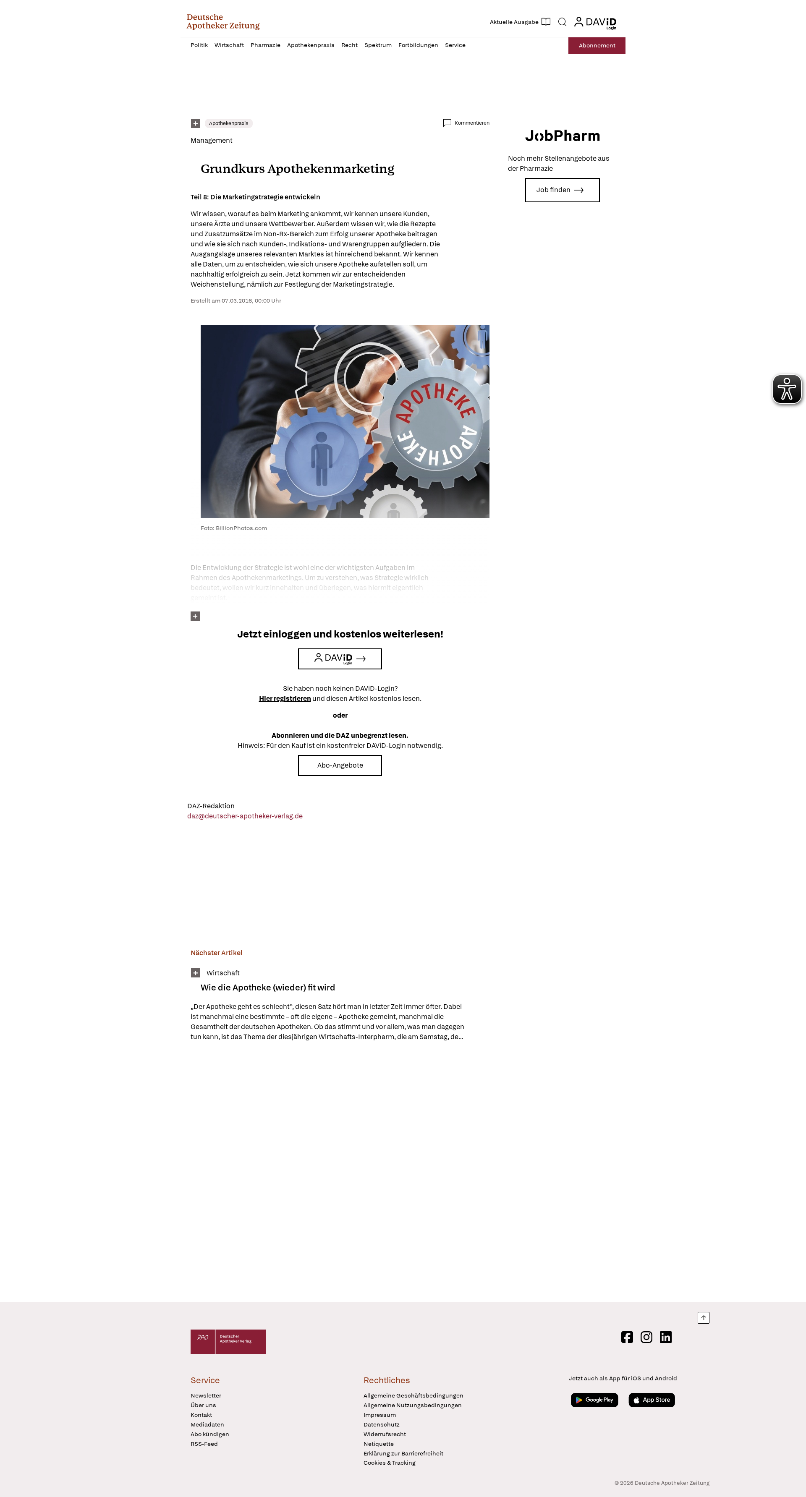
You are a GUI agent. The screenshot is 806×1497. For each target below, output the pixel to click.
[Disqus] (340, 1173)
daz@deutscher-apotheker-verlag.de (245, 816)
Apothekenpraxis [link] (229, 123)
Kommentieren (472, 123)
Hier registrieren (285, 698)
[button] (223, 21)
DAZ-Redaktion (211, 806)
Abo (597, 45)
